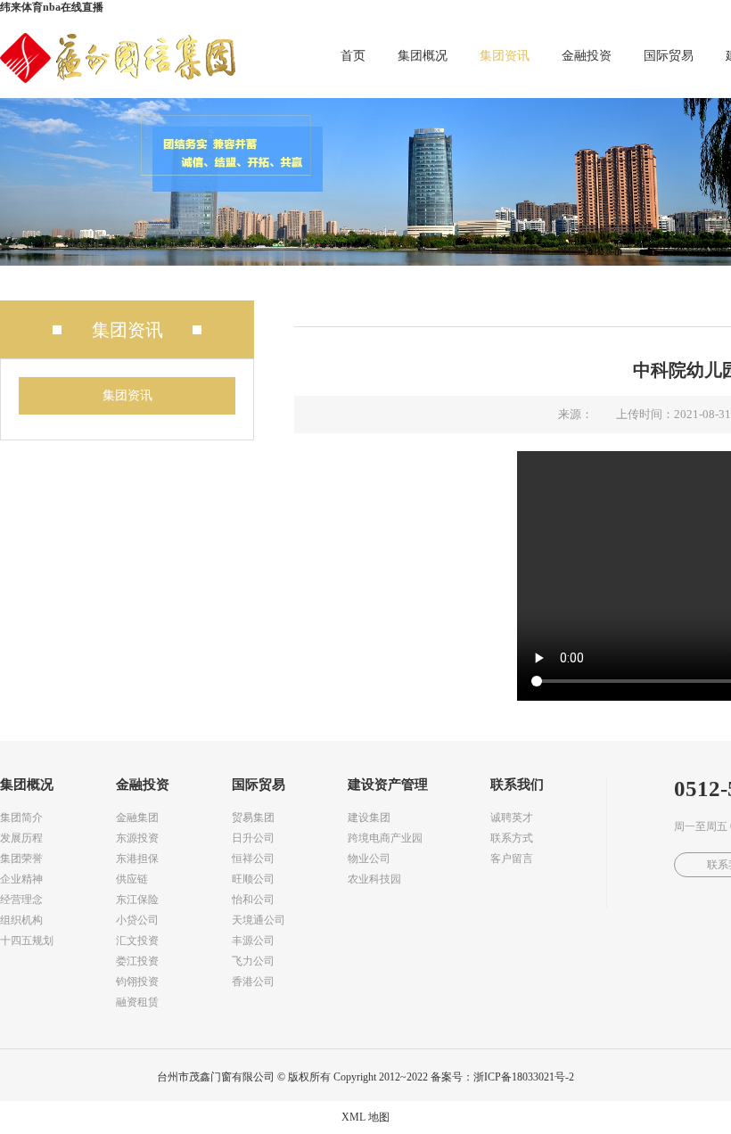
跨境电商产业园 (385, 838)
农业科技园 (374, 879)
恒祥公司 (253, 858)
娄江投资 (137, 961)
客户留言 (511, 858)
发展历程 (21, 838)
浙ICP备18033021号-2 (523, 1077)
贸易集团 (253, 817)
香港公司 (253, 981)
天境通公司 (258, 920)
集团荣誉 (21, 858)
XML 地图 (365, 1117)
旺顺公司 (253, 879)
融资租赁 (137, 1002)
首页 (353, 55)
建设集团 (369, 817)
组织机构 (21, 920)
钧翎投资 (137, 981)
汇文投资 (137, 940)
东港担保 (137, 858)
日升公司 (253, 838)
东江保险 (137, 899)
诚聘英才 (511, 817)
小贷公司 (137, 920)
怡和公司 (253, 899)
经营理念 (21, 899)
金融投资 (587, 55)
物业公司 (369, 858)
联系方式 (511, 838)
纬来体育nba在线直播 (51, 7)
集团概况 (423, 55)
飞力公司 (253, 961)
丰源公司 (253, 940)
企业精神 (21, 879)
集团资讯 (505, 55)
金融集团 (137, 817)
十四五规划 (26, 940)
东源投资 (137, 838)
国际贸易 (669, 55)
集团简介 (21, 817)
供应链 (132, 879)
